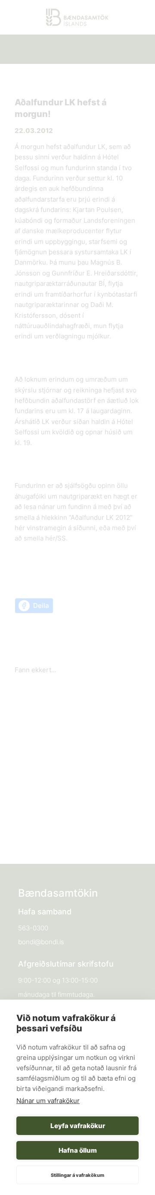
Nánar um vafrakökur (48, 1101)
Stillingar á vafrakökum (77, 1175)
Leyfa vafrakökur (77, 1126)
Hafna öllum (78, 1150)
